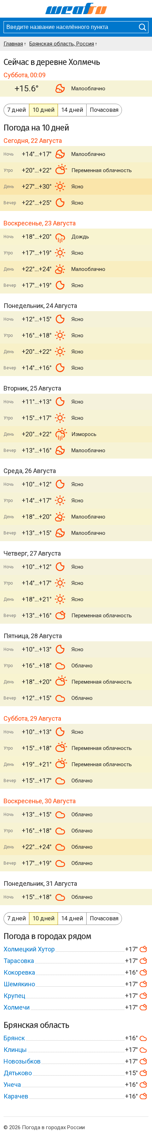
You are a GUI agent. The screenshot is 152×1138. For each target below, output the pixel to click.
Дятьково (18, 1073)
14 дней (72, 110)
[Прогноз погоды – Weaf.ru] (76, 9)
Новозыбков (22, 1061)
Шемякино (19, 984)
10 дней (43, 110)
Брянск (14, 1038)
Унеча (12, 1084)
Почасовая (104, 110)
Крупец (14, 995)
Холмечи (17, 1007)
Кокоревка (19, 972)
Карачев (16, 1096)
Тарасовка (19, 960)
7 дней (16, 110)
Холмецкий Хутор (29, 949)
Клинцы (15, 1049)
